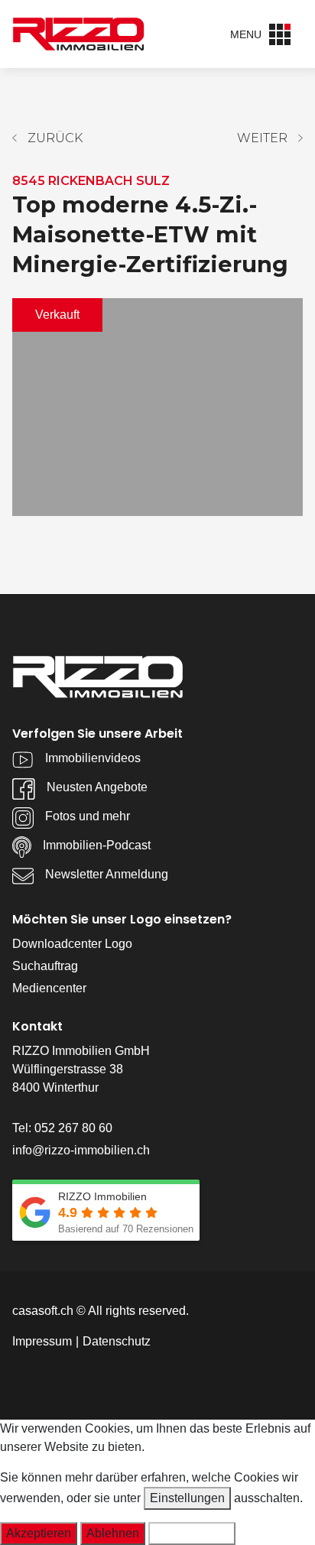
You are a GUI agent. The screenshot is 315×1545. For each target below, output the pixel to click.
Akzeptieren (38, 1533)
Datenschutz (117, 1341)
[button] (270, 138)
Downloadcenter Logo (72, 943)
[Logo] (78, 33)
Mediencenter (49, 988)
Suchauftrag (45, 965)
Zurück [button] (55, 138)
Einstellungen (187, 1497)
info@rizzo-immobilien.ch (81, 1150)
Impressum (42, 1341)
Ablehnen (112, 1533)
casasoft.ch (42, 1310)
